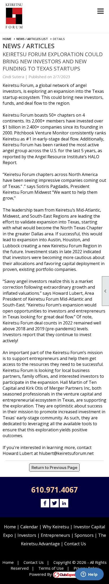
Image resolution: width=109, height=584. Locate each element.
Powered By (41, 574)
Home (7, 39)
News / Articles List (32, 39)
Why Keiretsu (56, 527)
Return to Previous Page (54, 467)
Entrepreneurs (55, 535)
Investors (26, 535)
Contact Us (75, 544)
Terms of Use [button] (51, 568)
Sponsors (84, 535)
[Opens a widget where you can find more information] (89, 574)
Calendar (29, 527)
